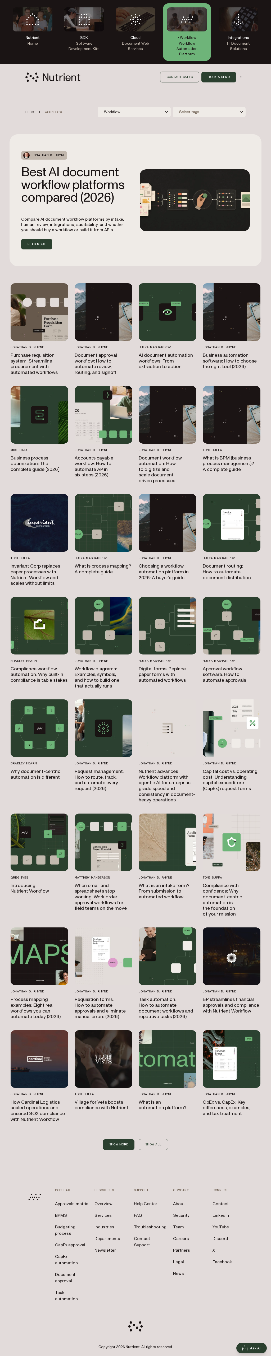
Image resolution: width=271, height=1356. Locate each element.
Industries (104, 1227)
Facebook (222, 1262)
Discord (220, 1239)
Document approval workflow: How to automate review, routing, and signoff (96, 364)
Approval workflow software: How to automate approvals (224, 675)
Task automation (66, 1296)
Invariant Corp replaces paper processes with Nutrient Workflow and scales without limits (35, 575)
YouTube (221, 1227)
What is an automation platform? (162, 1105)
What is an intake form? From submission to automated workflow (164, 891)
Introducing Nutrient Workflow (30, 888)
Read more (37, 244)
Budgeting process (65, 1230)
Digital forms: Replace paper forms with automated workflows (162, 675)
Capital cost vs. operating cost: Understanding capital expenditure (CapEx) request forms (230, 780)
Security (181, 1215)
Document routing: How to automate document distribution (227, 572)
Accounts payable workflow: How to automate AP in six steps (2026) (94, 467)
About (179, 1204)
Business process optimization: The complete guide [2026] (35, 464)
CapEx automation (66, 1260)
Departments (107, 1239)
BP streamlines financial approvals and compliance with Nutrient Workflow (231, 1005)
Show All (153, 1144)
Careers (181, 1239)
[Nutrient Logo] (52, 77)
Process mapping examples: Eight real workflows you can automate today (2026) (36, 1008)
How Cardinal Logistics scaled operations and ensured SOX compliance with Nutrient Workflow (38, 1111)
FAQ (138, 1215)
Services (103, 1215)
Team (178, 1227)
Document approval (65, 1278)
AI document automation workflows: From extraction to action (166, 361)
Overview (103, 1204)
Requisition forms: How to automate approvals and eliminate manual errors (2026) (100, 1008)
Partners (181, 1250)
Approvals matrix (71, 1204)
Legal (178, 1262)
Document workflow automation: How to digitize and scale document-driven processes (160, 469)
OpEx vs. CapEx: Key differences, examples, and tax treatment (226, 1108)
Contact (221, 1204)
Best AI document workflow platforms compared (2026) (72, 185)
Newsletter (105, 1250)
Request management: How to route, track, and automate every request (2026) (99, 780)
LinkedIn (221, 1215)
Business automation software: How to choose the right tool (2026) (230, 361)
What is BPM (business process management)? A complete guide (228, 464)
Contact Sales (180, 76)
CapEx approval (70, 1245)
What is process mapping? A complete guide (103, 569)
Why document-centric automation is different (35, 774)
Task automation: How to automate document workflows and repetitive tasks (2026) (166, 1008)
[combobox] (134, 112)
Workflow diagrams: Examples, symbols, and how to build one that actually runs (97, 677)
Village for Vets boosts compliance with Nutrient (101, 1105)
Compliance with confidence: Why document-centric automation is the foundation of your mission (222, 899)
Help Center (145, 1204)
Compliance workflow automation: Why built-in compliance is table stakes (39, 675)
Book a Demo (219, 76)
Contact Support (142, 1242)
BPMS (61, 1215)
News (178, 1273)
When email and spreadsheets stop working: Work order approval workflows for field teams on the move (101, 897)
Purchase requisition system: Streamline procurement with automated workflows (34, 364)
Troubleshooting (150, 1227)
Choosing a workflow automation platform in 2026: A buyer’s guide (164, 572)
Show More (118, 1144)
